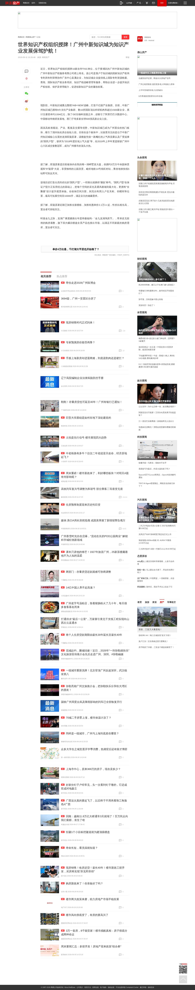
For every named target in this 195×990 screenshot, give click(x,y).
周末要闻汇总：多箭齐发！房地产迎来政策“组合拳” (91, 946)
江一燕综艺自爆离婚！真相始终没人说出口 (156, 421)
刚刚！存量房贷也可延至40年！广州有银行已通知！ (91, 401)
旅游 (147, 602)
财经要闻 (142, 258)
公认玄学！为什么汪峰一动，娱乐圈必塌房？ (157, 407)
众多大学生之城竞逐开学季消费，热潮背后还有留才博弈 (94, 749)
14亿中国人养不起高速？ (80, 587)
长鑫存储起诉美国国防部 (149, 635)
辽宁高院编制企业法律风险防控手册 (82, 378)
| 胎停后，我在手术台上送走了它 (154, 587)
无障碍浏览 (42, 3)
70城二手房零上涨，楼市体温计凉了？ (88, 717)
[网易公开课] (130, 3)
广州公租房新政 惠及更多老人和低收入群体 (156, 84)
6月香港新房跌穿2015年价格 (150, 96)
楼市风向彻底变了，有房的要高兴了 (87, 914)
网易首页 (26, 3)
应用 (33, 3)
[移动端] (121, 3)
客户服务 (103, 987)
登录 (162, 3)
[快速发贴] (26, 71)
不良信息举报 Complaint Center (127, 987)
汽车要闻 (142, 499)
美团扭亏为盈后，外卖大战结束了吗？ (154, 469)
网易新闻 (147, 37)
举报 (127, 57)
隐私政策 (111, 987)
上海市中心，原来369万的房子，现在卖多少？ (93, 769)
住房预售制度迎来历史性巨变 (83, 504)
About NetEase (69, 987)
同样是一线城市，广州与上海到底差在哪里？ (92, 733)
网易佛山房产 (31, 37)
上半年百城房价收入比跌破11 (151, 90)
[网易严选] (139, 3)
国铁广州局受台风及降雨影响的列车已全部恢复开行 (91, 701)
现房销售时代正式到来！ (80, 322)
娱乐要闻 (142, 380)
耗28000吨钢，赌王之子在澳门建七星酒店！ (157, 285)
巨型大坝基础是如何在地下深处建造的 (88, 417)
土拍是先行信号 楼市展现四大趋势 (86, 437)
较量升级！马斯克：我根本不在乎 (152, 463)
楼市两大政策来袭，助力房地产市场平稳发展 (92, 899)
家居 (154, 602)
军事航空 (171, 602)
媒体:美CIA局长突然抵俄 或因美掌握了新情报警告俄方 (93, 520)
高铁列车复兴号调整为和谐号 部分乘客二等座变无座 (92, 488)
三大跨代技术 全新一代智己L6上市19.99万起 (157, 549)
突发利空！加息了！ (147, 305)
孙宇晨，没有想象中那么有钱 (151, 299)
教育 (140, 602)
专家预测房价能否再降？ (80, 342)
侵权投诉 (151, 987)
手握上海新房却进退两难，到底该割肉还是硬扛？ (95, 358)
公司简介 (80, 987)
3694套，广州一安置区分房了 (78, 298)
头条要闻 (142, 157)
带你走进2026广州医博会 (81, 282)
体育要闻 (142, 312)
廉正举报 (143, 987)
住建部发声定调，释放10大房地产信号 (154, 78)
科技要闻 (142, 437)
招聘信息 (95, 987)
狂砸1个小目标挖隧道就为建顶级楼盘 (88, 832)
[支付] (147, 3)
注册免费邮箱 (172, 3)
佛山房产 (142, 52)
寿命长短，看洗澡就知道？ (82, 847)
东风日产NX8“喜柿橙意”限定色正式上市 (155, 534)
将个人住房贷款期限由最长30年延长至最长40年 (94, 634)
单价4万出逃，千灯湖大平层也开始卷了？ (76, 249)
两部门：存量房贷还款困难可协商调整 (88, 571)
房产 (162, 602)
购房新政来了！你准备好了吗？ (84, 883)
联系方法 (87, 987)
